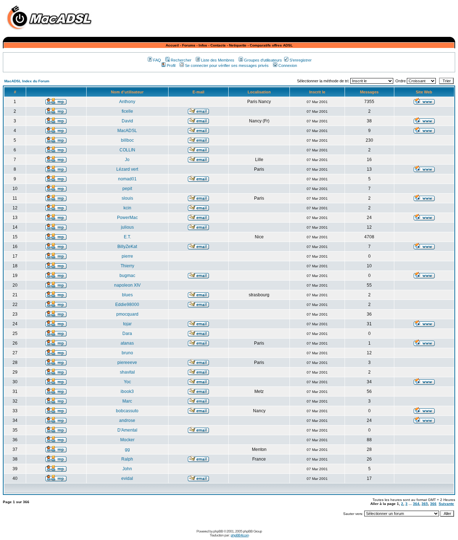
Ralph (127, 459)
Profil (171, 65)
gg (127, 449)
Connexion (287, 65)
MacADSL (127, 130)
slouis (127, 198)
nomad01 (127, 178)
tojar (127, 323)
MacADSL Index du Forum (26, 81)
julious (127, 227)
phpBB (218, 531)
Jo (127, 159)
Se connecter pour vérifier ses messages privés (227, 65)
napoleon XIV (127, 285)
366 (433, 504)
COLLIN (127, 149)
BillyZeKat (127, 246)
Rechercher (181, 60)
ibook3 (127, 391)
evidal (127, 478)
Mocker (127, 439)
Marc (127, 401)
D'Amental (127, 430)
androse (127, 420)
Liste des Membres (217, 60)
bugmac (127, 275)
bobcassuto (127, 410)
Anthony (127, 101)
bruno (127, 352)
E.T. (127, 236)
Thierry (127, 265)
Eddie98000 (127, 304)
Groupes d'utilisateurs (263, 60)
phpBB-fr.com (240, 535)
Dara (127, 333)
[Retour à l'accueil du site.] (51, 32)
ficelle (127, 111)
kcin (127, 207)
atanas (127, 343)
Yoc (127, 381)
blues (127, 294)
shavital (127, 372)
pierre (127, 256)
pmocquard (127, 314)
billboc (127, 140)
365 (425, 504)
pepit (127, 188)
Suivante (446, 504)
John (127, 468)
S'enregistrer (300, 60)
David (127, 120)
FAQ (157, 60)
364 (416, 504)
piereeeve (127, 362)
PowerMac (127, 217)
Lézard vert (127, 169)
